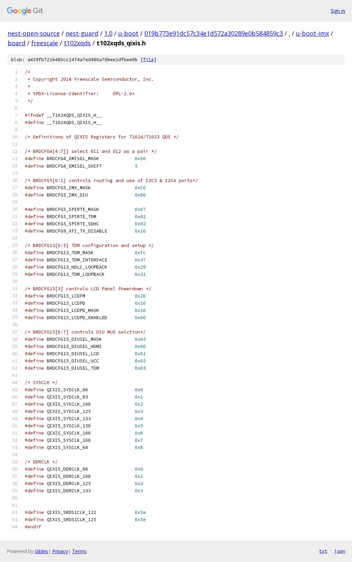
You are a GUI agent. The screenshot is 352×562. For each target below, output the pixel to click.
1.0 (108, 33)
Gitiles (41, 551)
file (148, 60)
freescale (44, 43)
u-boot (128, 33)
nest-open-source (34, 33)
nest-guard (82, 33)
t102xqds (77, 43)
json (339, 551)
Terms (79, 551)
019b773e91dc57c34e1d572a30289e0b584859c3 (213, 33)
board (16, 43)
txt (323, 551)
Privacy (60, 551)
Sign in (338, 11)
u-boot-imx (312, 33)
